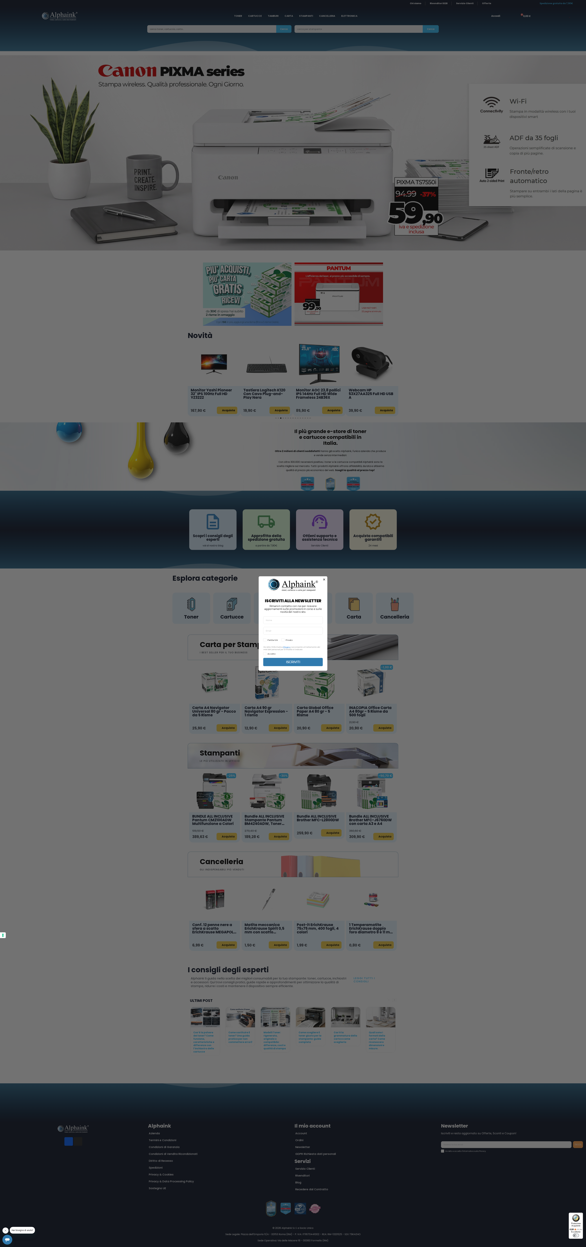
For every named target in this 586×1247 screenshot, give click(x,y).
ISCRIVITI (293, 662)
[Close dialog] (324, 579)
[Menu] (581, 1214)
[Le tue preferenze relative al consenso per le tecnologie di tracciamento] (3, 935)
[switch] (576, 1235)
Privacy (286, 647)
